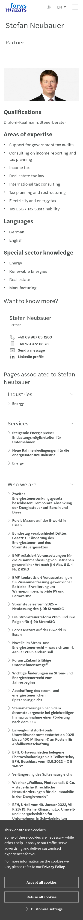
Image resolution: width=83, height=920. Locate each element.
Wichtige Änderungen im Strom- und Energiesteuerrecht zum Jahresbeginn (42, 677)
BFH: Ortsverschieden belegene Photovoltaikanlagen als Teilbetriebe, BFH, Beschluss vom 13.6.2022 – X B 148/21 (43, 758)
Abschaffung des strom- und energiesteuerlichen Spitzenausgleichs (35, 695)
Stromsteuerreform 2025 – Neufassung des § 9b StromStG (38, 606)
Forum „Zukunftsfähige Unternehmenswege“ (31, 662)
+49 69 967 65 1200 (34, 337)
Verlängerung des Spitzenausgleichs (42, 774)
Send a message (31, 350)
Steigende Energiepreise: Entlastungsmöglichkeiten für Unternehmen (36, 437)
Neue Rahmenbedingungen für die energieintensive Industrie (40, 452)
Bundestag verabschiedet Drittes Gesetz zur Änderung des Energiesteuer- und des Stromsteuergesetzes (39, 540)
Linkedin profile (30, 356)
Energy (18, 403)
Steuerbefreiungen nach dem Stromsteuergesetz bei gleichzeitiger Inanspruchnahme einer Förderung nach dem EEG (43, 714)
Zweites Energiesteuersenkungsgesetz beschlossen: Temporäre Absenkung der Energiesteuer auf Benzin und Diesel (42, 503)
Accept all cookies (41, 882)
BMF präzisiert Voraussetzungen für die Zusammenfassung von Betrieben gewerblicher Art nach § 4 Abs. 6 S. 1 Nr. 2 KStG (43, 562)
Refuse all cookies (41, 897)
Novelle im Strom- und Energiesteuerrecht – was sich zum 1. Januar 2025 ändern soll (43, 647)
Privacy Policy (53, 866)
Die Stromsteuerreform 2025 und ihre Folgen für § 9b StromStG (43, 619)
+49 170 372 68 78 (33, 343)
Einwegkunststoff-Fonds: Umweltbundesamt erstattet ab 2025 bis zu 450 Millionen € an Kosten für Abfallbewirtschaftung (43, 736)
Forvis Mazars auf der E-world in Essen (39, 522)
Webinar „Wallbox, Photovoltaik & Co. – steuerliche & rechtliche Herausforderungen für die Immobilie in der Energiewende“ (43, 789)
